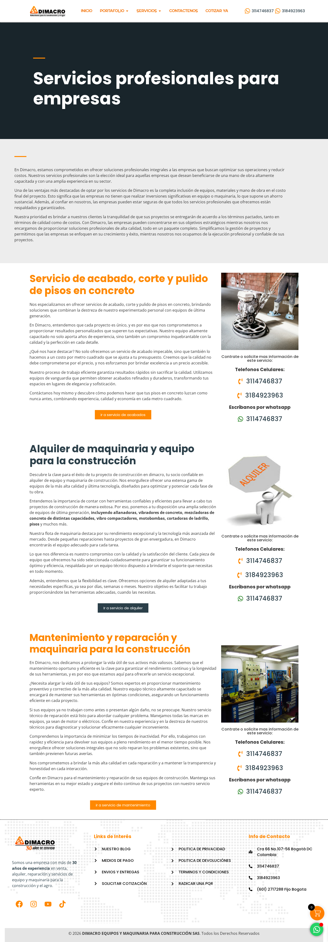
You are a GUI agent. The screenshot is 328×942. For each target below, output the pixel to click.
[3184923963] (275, 11)
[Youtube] (48, 904)
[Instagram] (33, 904)
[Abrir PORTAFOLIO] (127, 11)
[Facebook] (19, 904)
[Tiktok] (62, 904)
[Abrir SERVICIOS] (160, 11)
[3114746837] (245, 11)
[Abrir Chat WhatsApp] (316, 929)
